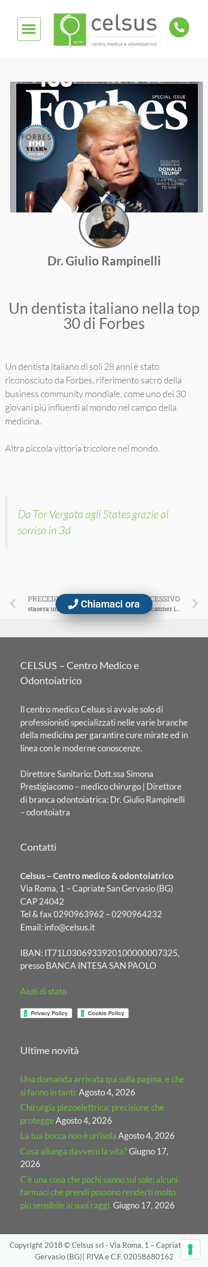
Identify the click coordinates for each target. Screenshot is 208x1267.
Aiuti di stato (43, 991)
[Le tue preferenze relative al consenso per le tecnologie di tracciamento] (190, 1249)
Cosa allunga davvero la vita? (73, 1151)
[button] (29, 29)
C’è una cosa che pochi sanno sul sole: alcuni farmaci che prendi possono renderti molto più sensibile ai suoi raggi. (99, 1192)
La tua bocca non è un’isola (68, 1135)
